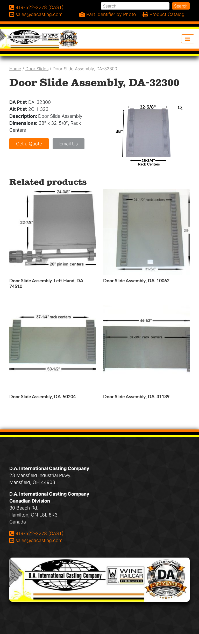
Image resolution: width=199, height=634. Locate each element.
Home (15, 68)
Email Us (68, 143)
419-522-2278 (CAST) (39, 533)
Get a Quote (29, 143)
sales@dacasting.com (38, 540)
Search (181, 6)
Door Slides (36, 68)
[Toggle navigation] (188, 38)
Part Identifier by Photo (110, 14)
